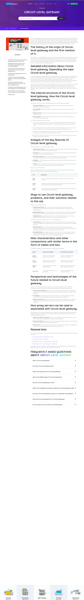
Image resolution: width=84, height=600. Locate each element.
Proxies (30, 3)
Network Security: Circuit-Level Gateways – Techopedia (45, 341)
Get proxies (73, 3)
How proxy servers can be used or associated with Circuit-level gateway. (16, 91)
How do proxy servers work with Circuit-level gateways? (47, 404)
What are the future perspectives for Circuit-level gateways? (49, 399)
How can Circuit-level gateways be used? (43, 382)
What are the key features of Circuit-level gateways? (47, 371)
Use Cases (49, 3)
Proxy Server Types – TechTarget (40, 339)
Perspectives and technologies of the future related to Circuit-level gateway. (17, 88)
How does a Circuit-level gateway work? (43, 366)
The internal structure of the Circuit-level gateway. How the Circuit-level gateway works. (16, 70)
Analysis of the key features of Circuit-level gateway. (17, 74)
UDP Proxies (42, 598)
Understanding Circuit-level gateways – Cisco (43, 336)
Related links (11, 94)
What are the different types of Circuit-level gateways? (47, 377)
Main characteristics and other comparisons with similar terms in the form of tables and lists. (16, 83)
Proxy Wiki (42, 8)
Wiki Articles (13, 28)
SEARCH (61, 18)
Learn (55, 3)
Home (7, 28)
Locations (41, 3)
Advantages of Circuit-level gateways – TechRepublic (45, 343)
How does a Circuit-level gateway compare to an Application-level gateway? (53, 393)
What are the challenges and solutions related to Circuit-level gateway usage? (53, 388)
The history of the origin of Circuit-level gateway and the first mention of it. (17, 60)
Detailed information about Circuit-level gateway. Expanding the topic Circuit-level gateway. (16, 65)
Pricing (36, 3)
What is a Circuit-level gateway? (41, 360)
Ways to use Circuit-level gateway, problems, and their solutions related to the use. (17, 79)
